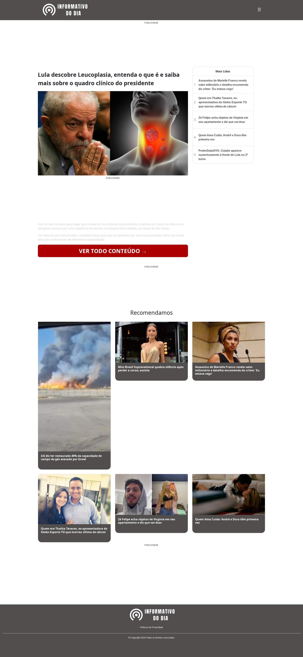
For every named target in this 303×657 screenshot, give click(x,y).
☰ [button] (259, 9)
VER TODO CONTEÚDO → (113, 251)
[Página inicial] (151, 614)
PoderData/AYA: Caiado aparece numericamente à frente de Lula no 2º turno (223, 155)
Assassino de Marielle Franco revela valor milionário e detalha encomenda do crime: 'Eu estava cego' (223, 84)
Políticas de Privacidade (151, 627)
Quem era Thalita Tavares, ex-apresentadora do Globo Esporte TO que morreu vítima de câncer (222, 102)
